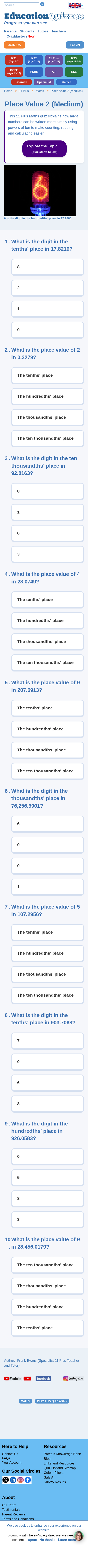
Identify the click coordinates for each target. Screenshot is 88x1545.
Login (75, 45)
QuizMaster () (21, 36)
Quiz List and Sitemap (60, 1468)
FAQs (6, 1458)
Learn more (67, 1540)
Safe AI (49, 1477)
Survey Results (55, 1482)
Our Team (9, 1505)
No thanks (47, 1540)
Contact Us (10, 1454)
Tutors (43, 31)
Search (42, 4)
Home (8, 91)
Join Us (14, 45)
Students (27, 31)
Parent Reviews (13, 1514)
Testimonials (11, 1509)
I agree (31, 1540)
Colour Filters (53, 1472)
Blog (47, 1458)
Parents (10, 31)
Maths (40, 91)
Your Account (11, 1462)
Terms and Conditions (18, 1519)
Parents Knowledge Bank (62, 1454)
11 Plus (24, 91)
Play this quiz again (52, 1401)
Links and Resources (59, 1463)
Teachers (58, 31)
